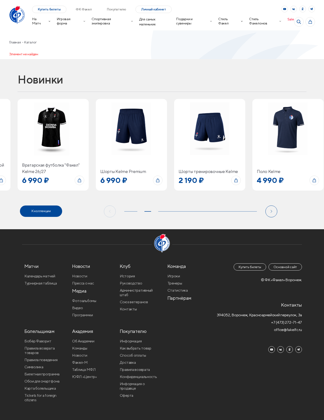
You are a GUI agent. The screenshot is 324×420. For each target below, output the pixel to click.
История (127, 276)
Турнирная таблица (40, 283)
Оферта (126, 395)
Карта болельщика (40, 388)
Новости (79, 276)
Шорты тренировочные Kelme (208, 171)
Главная (15, 42)
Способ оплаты (133, 355)
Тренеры (174, 283)
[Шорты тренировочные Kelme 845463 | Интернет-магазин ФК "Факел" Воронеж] (209, 128)
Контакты (128, 309)
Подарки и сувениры (184, 21)
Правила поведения (40, 360)
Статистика (177, 290)
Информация (131, 341)
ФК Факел (84, 9)
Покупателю (116, 9)
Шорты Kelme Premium (123, 171)
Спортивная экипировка (101, 21)
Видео (77, 308)
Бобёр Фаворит (37, 341)
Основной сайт (285, 267)
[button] (110, 211)
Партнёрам (179, 298)
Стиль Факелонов (258, 21)
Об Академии (83, 341)
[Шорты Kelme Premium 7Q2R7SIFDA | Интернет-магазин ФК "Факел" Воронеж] (131, 128)
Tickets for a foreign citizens (40, 397)
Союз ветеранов (134, 302)
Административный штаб (136, 292)
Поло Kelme (268, 171)
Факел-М (80, 362)
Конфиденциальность (138, 376)
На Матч (36, 21)
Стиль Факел (223, 21)
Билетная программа (42, 374)
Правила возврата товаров (39, 350)
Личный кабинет (153, 9)
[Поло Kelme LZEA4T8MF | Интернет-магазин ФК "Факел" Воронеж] (288, 128)
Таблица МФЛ (84, 369)
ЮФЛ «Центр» (84, 376)
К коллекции (41, 211)
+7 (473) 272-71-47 (286, 322)
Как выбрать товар (135, 348)
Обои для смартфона (42, 381)
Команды (79, 348)
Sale (290, 19)
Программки (82, 315)
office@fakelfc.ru (288, 329)
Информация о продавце (132, 386)
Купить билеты (49, 9)
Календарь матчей (39, 276)
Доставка (128, 362)
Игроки (173, 276)
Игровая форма (63, 21)
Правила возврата (135, 369)
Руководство (131, 283)
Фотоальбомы (84, 301)
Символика (33, 367)
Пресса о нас (83, 283)
